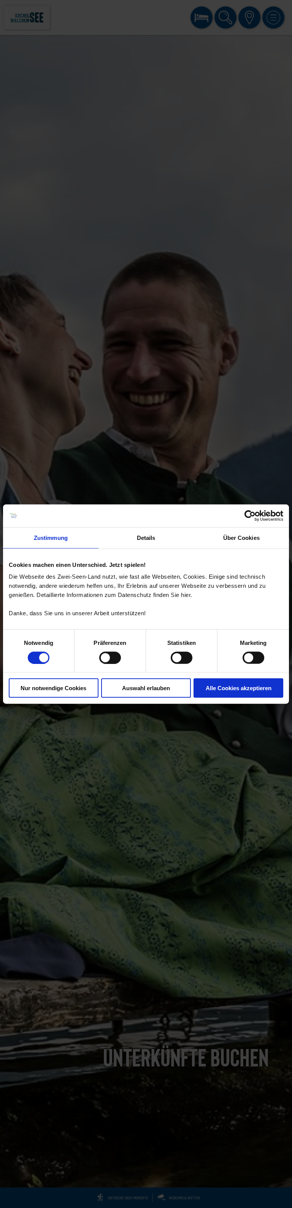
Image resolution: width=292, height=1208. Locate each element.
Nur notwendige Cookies (53, 688)
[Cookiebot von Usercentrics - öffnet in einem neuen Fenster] (250, 515)
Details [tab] (146, 537)
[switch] (110, 657)
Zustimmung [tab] (51, 537)
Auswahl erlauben (146, 688)
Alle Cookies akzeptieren (238, 688)
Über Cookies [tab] (241, 537)
